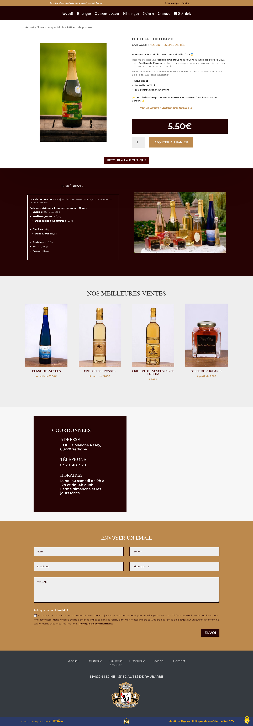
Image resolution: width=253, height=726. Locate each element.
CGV (231, 721)
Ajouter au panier (171, 142)
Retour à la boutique (126, 160)
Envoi (210, 633)
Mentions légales (179, 721)
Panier (185, 3)
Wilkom (58, 721)
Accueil (67, 13)
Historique (131, 13)
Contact (164, 13)
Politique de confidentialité (96, 623)
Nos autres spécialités (50, 27)
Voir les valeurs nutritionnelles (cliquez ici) (166, 107)
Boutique (84, 13)
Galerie (148, 13)
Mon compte (172, 3)
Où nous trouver (107, 13)
